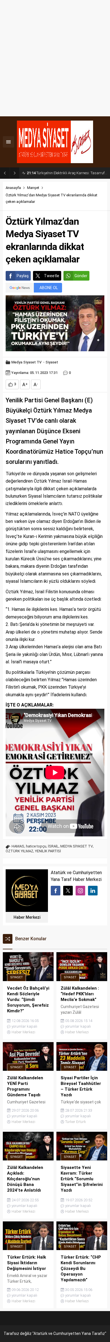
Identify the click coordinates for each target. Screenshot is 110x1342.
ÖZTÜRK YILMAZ (19, 851)
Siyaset (51, 362)
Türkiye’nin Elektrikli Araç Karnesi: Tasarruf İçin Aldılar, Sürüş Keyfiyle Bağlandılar (67, 173)
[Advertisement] (55, 58)
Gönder (80, 276)
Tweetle (51, 276)
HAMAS (18, 846)
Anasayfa (13, 188)
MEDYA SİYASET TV (76, 846)
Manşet (33, 188)
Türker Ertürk (75, 1122)
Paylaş (23, 276)
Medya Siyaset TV (26, 362)
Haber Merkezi (27, 917)
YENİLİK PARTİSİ (48, 851)
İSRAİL (53, 846)
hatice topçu (36, 846)
